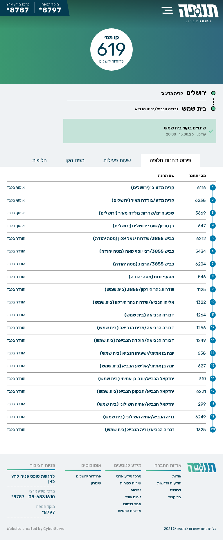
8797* (48, 512)
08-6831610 (41, 496)
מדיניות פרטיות (129, 510)
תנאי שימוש (132, 504)
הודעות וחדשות (169, 483)
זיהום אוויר (133, 497)
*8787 (17, 10)
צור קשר (174, 497)
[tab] (170, 160)
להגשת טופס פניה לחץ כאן (33, 479)
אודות (176, 476)
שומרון (96, 483)
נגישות (135, 490)
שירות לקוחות (130, 483)
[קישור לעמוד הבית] (198, 10)
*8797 (50, 10)
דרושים (175, 490)
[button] (167, 10)
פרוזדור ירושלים (88, 476)
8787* (17, 496)
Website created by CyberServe (35, 529)
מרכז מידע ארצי (128, 476)
